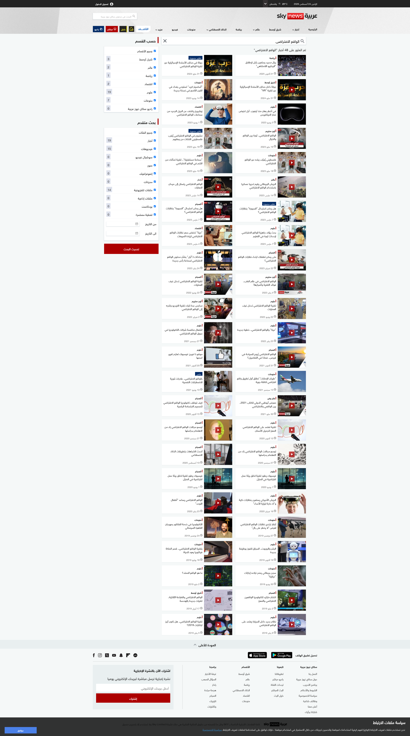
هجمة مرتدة (210, 690)
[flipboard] (128, 655)
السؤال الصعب (208, 679)
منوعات (191, 29)
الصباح (212, 695)
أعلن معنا (312, 706)
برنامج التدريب (310, 684)
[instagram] (100, 655)
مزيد (160, 29)
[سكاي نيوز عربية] (297, 16)
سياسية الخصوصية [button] (212, 729)
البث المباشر (277, 690)
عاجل (123, 29)
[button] (112, 29)
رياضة (239, 29)
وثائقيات (212, 706)
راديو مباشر (277, 679)
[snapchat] (121, 655)
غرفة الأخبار (210, 673)
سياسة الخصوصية (308, 695)
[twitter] (107, 655)
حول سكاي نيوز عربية (306, 679)
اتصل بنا (313, 673)
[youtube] (114, 655)
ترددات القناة (277, 684)
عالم (257, 29)
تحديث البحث (131, 248)
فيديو (175, 29)
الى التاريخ (150, 233)
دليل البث (278, 695)
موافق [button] (21, 730)
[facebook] (94, 655)
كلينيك (212, 701)
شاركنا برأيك (311, 712)
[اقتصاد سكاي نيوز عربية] (143, 29)
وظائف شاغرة (310, 701)
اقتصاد (246, 695)
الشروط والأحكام (309, 690)
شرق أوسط (275, 29)
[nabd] (135, 655)
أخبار (297, 29)
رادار (214, 684)
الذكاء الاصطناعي (217, 29)
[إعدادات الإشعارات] (131, 29)
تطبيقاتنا (279, 673)
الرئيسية (312, 29)
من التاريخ (150, 224)
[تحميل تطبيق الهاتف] (269, 655)
